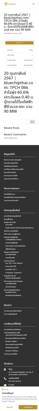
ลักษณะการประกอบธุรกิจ (12, 160)
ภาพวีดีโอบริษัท (10, 283)
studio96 (9, 33)
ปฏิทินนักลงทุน (10, 249)
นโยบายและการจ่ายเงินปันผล (15, 246)
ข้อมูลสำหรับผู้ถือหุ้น (11, 237)
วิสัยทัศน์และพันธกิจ (11, 166)
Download (19, 43)
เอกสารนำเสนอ (10, 287)
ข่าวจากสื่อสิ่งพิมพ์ (10, 314)
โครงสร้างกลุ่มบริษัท (11, 163)
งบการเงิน (8, 225)
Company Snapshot (13, 272)
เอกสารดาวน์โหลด (11, 351)
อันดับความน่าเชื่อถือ (11, 231)
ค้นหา (32, 122)
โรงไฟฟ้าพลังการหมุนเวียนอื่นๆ (15, 197)
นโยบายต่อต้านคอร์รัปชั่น (14, 344)
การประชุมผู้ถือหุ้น (11, 243)
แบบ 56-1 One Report (14, 263)
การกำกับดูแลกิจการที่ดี (12, 333)
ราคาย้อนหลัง (10, 258)
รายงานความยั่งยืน (10, 354)
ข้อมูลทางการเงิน (10, 222)
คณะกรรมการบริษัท (11, 175)
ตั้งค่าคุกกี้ (10, 407)
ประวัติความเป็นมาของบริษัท (14, 169)
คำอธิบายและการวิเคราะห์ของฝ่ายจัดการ (19, 228)
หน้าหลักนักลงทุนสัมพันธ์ (12, 216)
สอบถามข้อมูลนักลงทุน (12, 290)
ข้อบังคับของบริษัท (12, 347)
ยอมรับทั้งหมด (28, 407)
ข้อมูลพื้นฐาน (8, 219)
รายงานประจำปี (10, 266)
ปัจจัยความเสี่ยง (11, 341)
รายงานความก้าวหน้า (11, 200)
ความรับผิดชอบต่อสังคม (12, 329)
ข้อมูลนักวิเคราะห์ (10, 276)
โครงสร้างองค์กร (10, 172)
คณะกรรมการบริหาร (11, 179)
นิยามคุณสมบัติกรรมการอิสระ (15, 338)
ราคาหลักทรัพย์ (10, 254)
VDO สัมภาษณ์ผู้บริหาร (12, 234)
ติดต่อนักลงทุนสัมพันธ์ (13, 295)
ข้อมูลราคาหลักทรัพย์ (11, 252)
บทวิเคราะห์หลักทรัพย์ (12, 278)
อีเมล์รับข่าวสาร (10, 292)
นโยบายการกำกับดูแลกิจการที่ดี (16, 335)
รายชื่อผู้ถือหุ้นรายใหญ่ (13, 239)
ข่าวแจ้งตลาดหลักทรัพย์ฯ (13, 311)
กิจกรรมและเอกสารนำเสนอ (13, 281)
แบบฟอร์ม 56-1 (10, 269)
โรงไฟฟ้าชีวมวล (9, 194)
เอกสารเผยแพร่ (9, 261)
